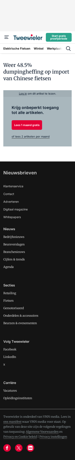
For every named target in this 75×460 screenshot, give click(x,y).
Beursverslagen (14, 244)
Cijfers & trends (14, 259)
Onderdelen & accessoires (20, 316)
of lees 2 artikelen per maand (31, 136)
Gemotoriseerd (13, 308)
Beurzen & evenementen (20, 323)
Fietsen (8, 300)
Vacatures (10, 390)
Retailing (9, 293)
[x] (18, 448)
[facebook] (7, 448)
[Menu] (6, 37)
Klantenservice (13, 186)
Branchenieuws (14, 252)
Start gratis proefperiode (58, 37)
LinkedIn (9, 357)
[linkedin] (30, 448)
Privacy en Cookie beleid (20, 437)
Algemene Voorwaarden (42, 432)
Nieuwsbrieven (20, 172)
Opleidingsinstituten (17, 398)
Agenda (8, 267)
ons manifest (12, 422)
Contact (8, 194)
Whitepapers (12, 217)
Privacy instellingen (53, 437)
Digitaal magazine (15, 209)
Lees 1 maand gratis (27, 125)
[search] (68, 48)
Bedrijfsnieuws (13, 237)
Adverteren (11, 201)
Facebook (9, 349)
